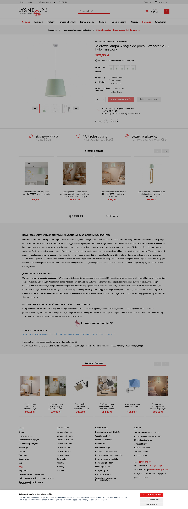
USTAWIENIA (151, 504)
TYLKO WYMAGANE (151, 500)
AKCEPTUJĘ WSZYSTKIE (151, 495)
